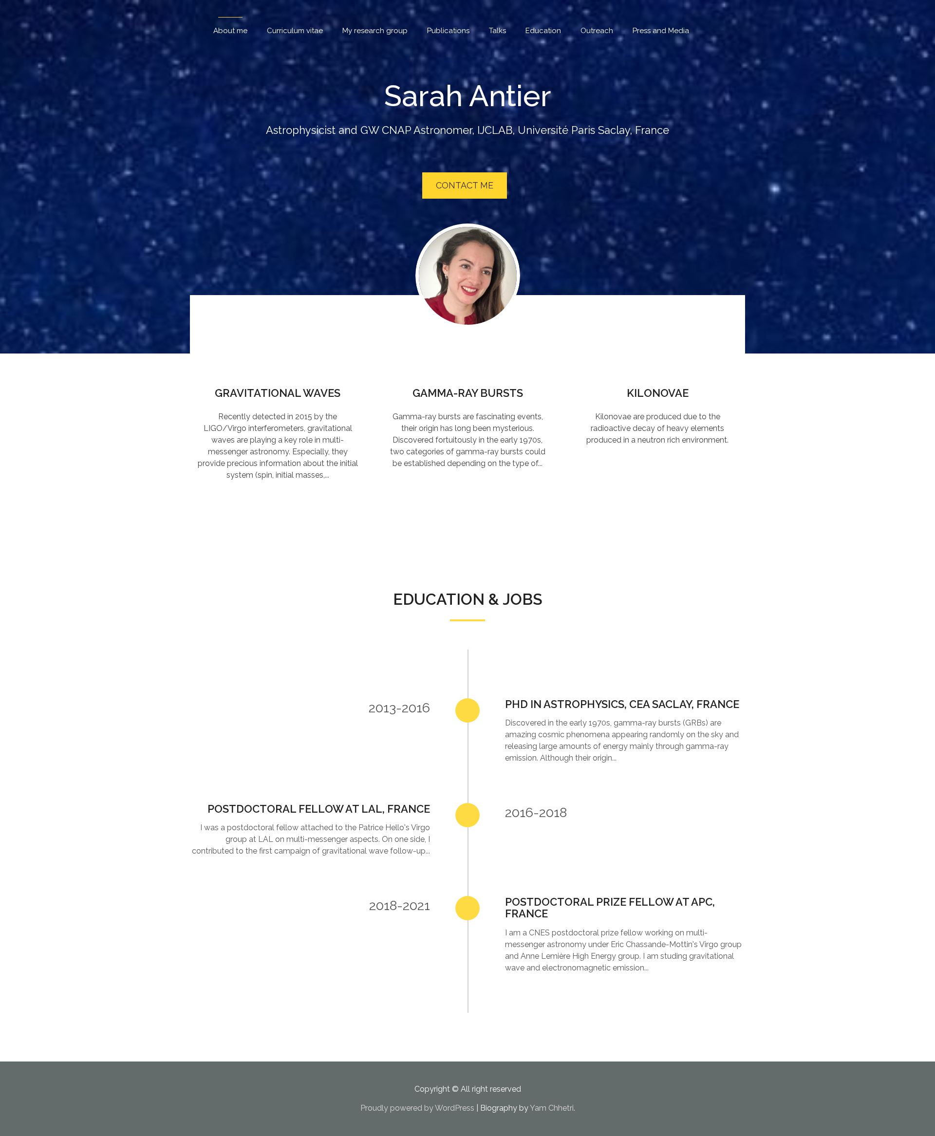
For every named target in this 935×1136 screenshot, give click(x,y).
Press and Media (661, 30)
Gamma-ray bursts (467, 393)
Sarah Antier (467, 96)
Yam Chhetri (552, 1108)
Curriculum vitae (295, 30)
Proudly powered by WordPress (417, 1108)
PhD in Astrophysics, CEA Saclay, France (622, 704)
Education (543, 30)
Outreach (596, 30)
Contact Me (464, 185)
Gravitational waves (277, 393)
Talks (497, 30)
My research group (375, 30)
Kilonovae (658, 393)
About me (230, 30)
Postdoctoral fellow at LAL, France (318, 808)
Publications (448, 30)
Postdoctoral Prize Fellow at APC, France (610, 907)
